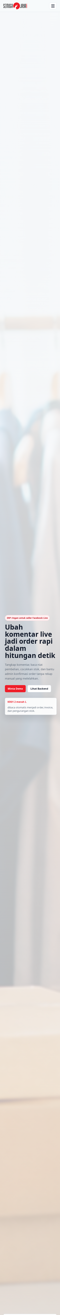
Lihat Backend (39, 688)
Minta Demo (15, 688)
